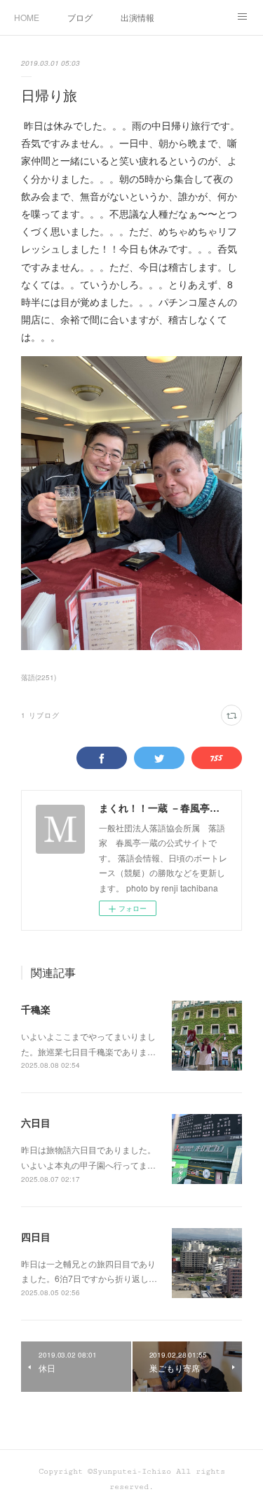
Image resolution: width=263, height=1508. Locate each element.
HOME (26, 17)
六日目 (35, 1122)
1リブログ (40, 715)
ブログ (80, 17)
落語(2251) (38, 677)
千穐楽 (35, 1009)
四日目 (35, 1236)
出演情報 (137, 17)
